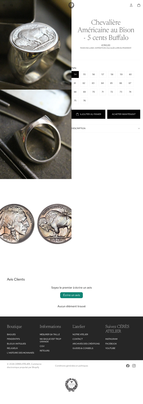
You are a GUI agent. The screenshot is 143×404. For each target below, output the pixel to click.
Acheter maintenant (124, 114)
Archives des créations (86, 343)
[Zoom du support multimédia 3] (36, 224)
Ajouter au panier (90, 114)
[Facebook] (128, 366)
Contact (78, 339)
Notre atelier (80, 334)
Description (78, 128)
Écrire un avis (71, 295)
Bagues (11, 334)
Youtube (110, 348)
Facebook (111, 343)
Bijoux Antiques (16, 343)
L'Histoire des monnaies (20, 352)
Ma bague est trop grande (50, 340)
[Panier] (139, 5)
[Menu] (4, 5)
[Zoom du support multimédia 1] (36, 45)
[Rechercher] (11, 5)
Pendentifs (13, 339)
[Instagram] (134, 366)
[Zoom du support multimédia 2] (36, 134)
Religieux (12, 348)
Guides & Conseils (83, 348)
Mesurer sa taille (50, 334)
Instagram (111, 339)
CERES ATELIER (22, 364)
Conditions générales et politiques (71, 365)
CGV (42, 346)
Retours (44, 350)
